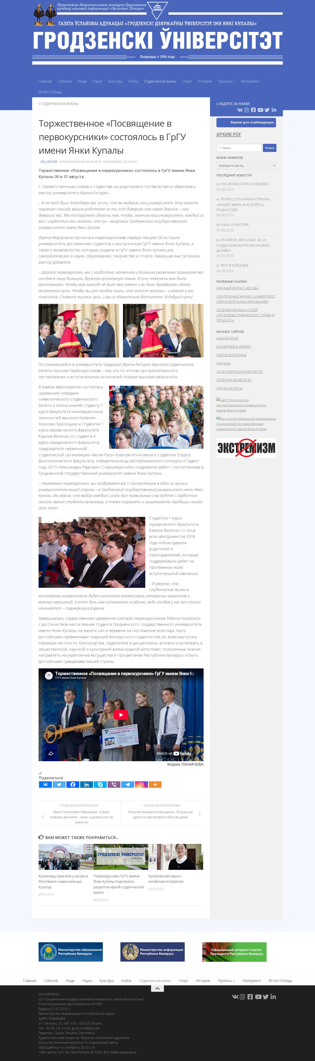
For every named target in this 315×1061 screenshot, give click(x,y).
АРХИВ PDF (228, 134)
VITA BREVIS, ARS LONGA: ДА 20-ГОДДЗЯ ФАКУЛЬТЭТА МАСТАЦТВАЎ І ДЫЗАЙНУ (243, 245)
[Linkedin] (86, 784)
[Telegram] (127, 784)
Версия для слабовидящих (252, 122)
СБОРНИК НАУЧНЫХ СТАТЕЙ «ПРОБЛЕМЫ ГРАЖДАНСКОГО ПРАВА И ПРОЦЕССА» (245, 315)
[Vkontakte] (45, 784)
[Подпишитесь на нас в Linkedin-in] (273, 110)
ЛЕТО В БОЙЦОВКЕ (234, 265)
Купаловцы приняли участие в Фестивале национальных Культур (63, 881)
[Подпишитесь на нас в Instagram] (246, 110)
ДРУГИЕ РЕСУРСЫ (229, 388)
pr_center (48, 162)
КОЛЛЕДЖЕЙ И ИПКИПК (233, 346)
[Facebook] (72, 784)
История (205, 81)
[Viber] (114, 784)
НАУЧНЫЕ (223, 363)
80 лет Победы (50, 92)
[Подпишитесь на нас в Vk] (239, 110)
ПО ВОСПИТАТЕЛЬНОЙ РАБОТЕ (239, 371)
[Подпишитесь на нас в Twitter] (267, 110)
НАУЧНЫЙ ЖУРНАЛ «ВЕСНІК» (237, 288)
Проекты (225, 81)
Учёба (133, 81)
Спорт (187, 81)
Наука (97, 81)
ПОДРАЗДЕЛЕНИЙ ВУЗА (233, 380)
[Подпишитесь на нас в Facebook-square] (253, 110)
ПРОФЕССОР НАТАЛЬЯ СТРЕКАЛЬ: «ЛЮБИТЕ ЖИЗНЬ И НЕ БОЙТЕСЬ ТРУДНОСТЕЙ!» (243, 204)
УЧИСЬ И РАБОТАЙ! (234, 224)
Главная (45, 81)
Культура (115, 81)
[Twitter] (59, 784)
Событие (65, 81)
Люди (82, 81)
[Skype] (100, 784)
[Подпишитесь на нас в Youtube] (260, 110)
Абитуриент (250, 81)
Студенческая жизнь (160, 81)
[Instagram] (141, 784)
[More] (155, 784)
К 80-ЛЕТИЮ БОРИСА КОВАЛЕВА (244, 184)
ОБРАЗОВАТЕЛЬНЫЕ (231, 355)
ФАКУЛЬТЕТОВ (227, 338)
